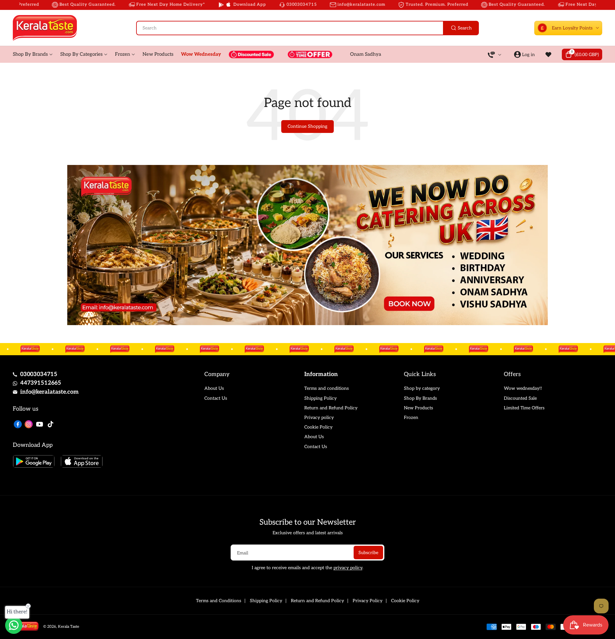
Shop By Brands (420, 398)
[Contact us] (13, 625)
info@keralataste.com (49, 392)
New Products (418, 408)
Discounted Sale (520, 398)
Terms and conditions (326, 388)
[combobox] (307, 28)
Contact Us (215, 398)
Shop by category (422, 388)
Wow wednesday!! (523, 388)
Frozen (411, 417)
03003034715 (38, 374)
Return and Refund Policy (330, 408)
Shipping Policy (320, 398)
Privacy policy (319, 417)
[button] (582, 54)
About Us (214, 388)
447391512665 (40, 383)
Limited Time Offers (524, 408)
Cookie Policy (318, 427)
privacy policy (347, 567)
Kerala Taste (68, 626)
